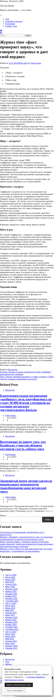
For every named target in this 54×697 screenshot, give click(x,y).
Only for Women (7, 5)
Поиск (3, 515)
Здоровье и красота (13, 21)
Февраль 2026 (11, 589)
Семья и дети (11, 26)
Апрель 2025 (11, 613)
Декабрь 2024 (11, 622)
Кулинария (10, 24)
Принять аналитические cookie (19, 685)
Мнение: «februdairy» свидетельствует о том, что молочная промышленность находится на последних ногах (26, 538)
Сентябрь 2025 (11, 601)
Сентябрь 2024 (11, 629)
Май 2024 (9, 639)
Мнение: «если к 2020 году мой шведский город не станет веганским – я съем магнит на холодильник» (26, 550)
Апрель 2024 (11, 641)
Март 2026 (10, 587)
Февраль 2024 (11, 646)
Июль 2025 (10, 605)
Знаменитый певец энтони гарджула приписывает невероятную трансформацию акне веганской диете (26, 486)
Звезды (8, 664)
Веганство (12, 369)
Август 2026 (10, 575)
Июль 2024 (10, 634)
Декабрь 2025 (11, 594)
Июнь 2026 (10, 579)
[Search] (1, 33)
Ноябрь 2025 (11, 596)
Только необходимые (15, 690)
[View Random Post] (1, 30)
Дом (7, 19)
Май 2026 (9, 582)
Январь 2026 (11, 591)
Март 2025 (10, 615)
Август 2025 (10, 603)
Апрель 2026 (11, 584)
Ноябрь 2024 (11, 624)
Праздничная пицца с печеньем (14, 546)
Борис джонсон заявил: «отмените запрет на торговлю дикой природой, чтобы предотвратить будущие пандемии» (26, 543)
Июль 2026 (10, 577)
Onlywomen (36, 63)
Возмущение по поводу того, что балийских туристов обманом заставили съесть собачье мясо (23, 445)
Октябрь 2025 (11, 598)
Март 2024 (10, 643)
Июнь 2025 (10, 608)
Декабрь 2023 (11, 648)
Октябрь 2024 (11, 627)
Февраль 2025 (11, 617)
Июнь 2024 (10, 636)
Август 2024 (10, 632)
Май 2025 (9, 610)
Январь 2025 (11, 620)
